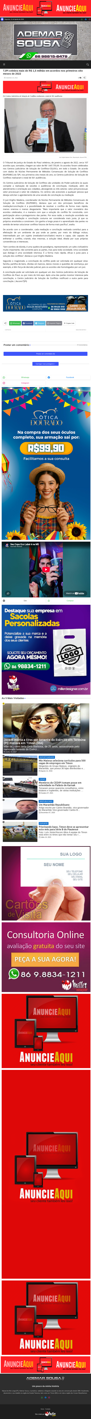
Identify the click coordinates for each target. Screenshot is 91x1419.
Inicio (42, 1409)
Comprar (70, 601)
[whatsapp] (81, 19)
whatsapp (25, 377)
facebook (70, 377)
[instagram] (89, 19)
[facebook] (85, 19)
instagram (25, 383)
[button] (87, 64)
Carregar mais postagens (45, 364)
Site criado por (40, 1414)
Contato (47, 1409)
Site (25, 601)
